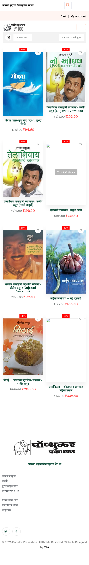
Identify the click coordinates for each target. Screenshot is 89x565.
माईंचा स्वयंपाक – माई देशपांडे (66, 298)
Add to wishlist (38, 52)
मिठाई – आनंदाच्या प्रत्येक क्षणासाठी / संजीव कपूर (23, 382)
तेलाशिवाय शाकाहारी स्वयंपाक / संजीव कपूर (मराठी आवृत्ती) (23, 203)
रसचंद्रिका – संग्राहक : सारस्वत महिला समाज (66, 388)
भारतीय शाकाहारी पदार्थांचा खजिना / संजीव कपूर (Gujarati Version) (23, 287)
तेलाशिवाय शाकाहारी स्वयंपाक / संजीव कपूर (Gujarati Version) (66, 109)
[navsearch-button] (68, 5)
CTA (46, 547)
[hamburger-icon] (81, 27)
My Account (78, 16)
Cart (63, 16)
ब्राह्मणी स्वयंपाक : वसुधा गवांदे (66, 210)
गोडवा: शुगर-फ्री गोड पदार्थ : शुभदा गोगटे (23, 122)
